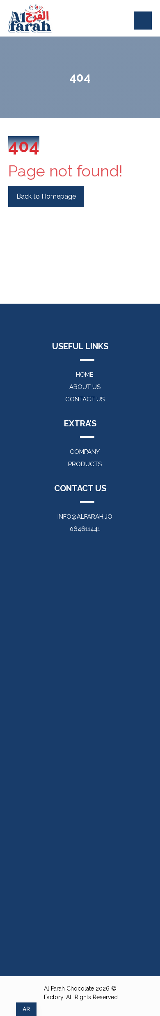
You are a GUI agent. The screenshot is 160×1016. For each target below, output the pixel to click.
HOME (85, 374)
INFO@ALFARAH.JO (84, 516)
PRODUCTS (85, 464)
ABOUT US (85, 387)
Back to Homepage (46, 196)
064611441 (85, 529)
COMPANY (85, 451)
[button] (143, 20)
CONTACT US (85, 399)
